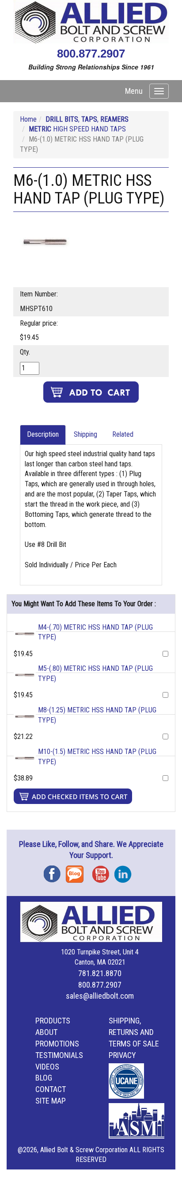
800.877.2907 (91, 53)
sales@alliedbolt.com (100, 995)
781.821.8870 (99, 973)
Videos (47, 1066)
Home (28, 119)
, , (87, 119)
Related (122, 434)
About (46, 1032)
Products (52, 1020)
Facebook (55, 871)
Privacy (122, 1055)
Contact (50, 1089)
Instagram (125, 871)
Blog (77, 871)
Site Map (50, 1100)
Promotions (57, 1043)
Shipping (85, 434)
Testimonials (59, 1055)
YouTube (103, 871)
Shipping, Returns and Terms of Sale (134, 1032)
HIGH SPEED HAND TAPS (77, 129)
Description (43, 434)
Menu (134, 91)
